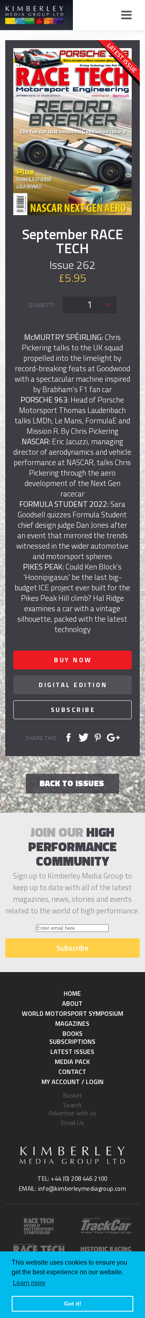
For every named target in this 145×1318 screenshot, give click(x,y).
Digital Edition (73, 685)
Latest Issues (72, 1051)
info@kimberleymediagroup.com (82, 1188)
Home (72, 993)
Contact (72, 1071)
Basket (72, 1095)
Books (72, 1033)
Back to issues (71, 783)
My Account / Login (72, 1081)
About (72, 1003)
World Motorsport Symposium (72, 1013)
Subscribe (73, 709)
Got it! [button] (72, 1303)
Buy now (73, 660)
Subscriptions (72, 1041)
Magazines (72, 1023)
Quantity (41, 305)
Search (72, 1105)
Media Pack (72, 1061)
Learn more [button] (29, 1282)
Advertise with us (72, 1113)
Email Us (72, 1122)
